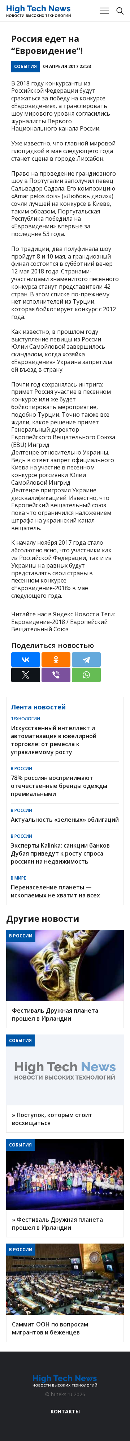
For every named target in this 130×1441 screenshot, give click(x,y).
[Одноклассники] (56, 659)
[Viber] (56, 675)
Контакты (65, 1411)
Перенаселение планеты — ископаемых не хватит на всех (55, 891)
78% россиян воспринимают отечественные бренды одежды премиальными (59, 786)
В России (21, 768)
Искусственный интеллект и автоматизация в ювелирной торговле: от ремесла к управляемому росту (53, 740)
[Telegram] (86, 659)
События (25, 66)
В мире (18, 878)
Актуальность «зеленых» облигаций (65, 820)
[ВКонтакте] (25, 659)
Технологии (25, 719)
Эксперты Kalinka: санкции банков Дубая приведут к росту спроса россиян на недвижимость (60, 853)
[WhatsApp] (86, 675)
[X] (25, 675)
